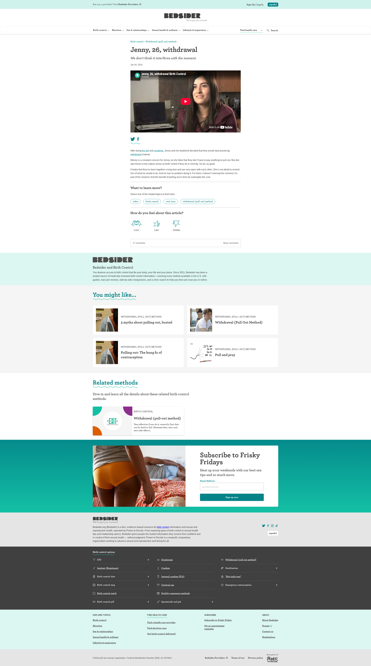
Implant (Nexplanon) (108, 568)
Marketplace (268, 637)
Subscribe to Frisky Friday (218, 620)
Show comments (230, 243)
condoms (158, 150)
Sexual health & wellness (105, 637)
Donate (266, 625)
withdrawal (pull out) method (198, 201)
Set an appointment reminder (214, 627)
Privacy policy (255, 658)
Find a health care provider (161, 622)
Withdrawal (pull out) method (160, 41)
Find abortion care (157, 628)
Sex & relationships (103, 631)
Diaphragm (167, 559)
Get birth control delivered (161, 633)
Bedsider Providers (128, 4)
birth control (152, 201)
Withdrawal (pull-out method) (240, 559)
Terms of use (237, 658)
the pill (145, 150)
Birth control (136, 41)
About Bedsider (270, 620)
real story (171, 201)
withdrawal (136, 154)
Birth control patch (107, 593)
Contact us (267, 631)
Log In (260, 4)
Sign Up (251, 4)
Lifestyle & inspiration (104, 642)
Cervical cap (167, 585)
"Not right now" (233, 576)
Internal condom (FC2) (172, 576)
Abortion (97, 625)
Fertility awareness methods (175, 593)
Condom (165, 568)
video (135, 201)
